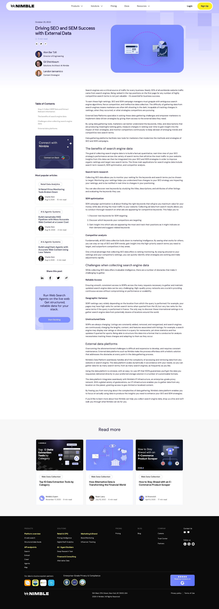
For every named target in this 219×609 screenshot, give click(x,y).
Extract (27, 555)
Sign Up (204, 6)
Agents (27, 563)
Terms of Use (189, 593)
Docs (126, 6)
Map (26, 567)
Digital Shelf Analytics (65, 542)
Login (189, 6)
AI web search (29, 538)
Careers (161, 533)
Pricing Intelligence (64, 538)
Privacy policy (176, 593)
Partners (161, 543)
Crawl (26, 559)
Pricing (114, 6)
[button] (77, 6)
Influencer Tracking (88, 542)
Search (27, 551)
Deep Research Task (65, 551)
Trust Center (163, 538)
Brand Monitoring (87, 538)
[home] (22, 6)
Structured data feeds (32, 542)
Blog (139, 533)
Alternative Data (63, 561)
